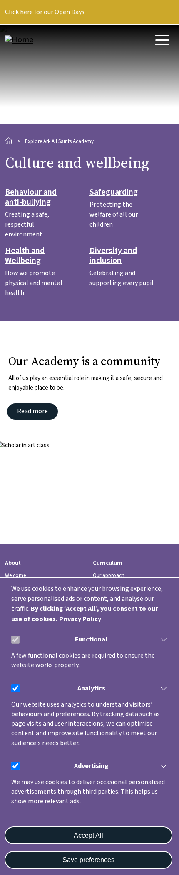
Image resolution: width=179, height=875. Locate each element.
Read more (32, 411)
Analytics (91, 688)
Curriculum (107, 562)
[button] (162, 639)
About (13, 562)
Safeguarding (114, 192)
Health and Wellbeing (25, 256)
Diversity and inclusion (113, 256)
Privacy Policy (80, 619)
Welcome (15, 575)
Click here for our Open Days (45, 12)
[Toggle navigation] (162, 40)
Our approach (108, 575)
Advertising (91, 765)
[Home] (38, 40)
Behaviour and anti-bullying (31, 197)
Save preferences (88, 859)
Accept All (88, 835)
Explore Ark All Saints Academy (59, 141)
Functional (91, 639)
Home (9, 141)
